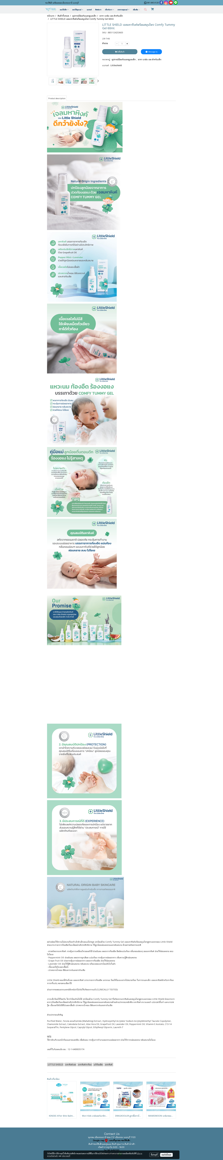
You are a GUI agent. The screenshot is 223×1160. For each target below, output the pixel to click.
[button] (145, 9)
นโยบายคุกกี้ (66, 1156)
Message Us (152, 51)
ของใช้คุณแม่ (77, 9)
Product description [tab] (56, 98)
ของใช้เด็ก (63, 9)
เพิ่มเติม (135, 9)
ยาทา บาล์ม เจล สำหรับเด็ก (149, 59)
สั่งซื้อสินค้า (121, 51)
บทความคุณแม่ (123, 9)
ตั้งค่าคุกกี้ (154, 1155)
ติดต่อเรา (98, 9)
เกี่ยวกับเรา (109, 9)
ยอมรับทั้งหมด (166, 1155)
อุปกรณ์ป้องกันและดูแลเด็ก (124, 59)
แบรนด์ (89, 9)
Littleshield (116, 65)
